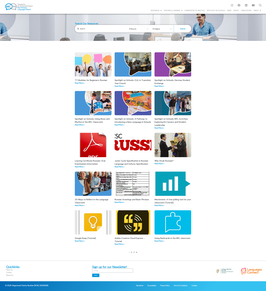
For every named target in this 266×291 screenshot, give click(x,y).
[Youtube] (253, 5)
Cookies (194, 285)
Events (236, 10)
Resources (155, 10)
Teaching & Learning (172, 10)
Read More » (79, 83)
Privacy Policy (165, 285)
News (229, 10)
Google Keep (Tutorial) (85, 238)
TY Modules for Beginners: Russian (91, 80)
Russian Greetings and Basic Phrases (132, 199)
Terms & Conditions (180, 285)
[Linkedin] (246, 5)
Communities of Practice (194, 10)
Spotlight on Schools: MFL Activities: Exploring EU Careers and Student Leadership (171, 122)
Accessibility (152, 285)
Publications (246, 10)
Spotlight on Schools (216, 10)
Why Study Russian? (164, 161)
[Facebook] (239, 5)
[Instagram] (232, 5)
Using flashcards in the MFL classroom (172, 238)
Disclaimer (139, 285)
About (256, 10)
